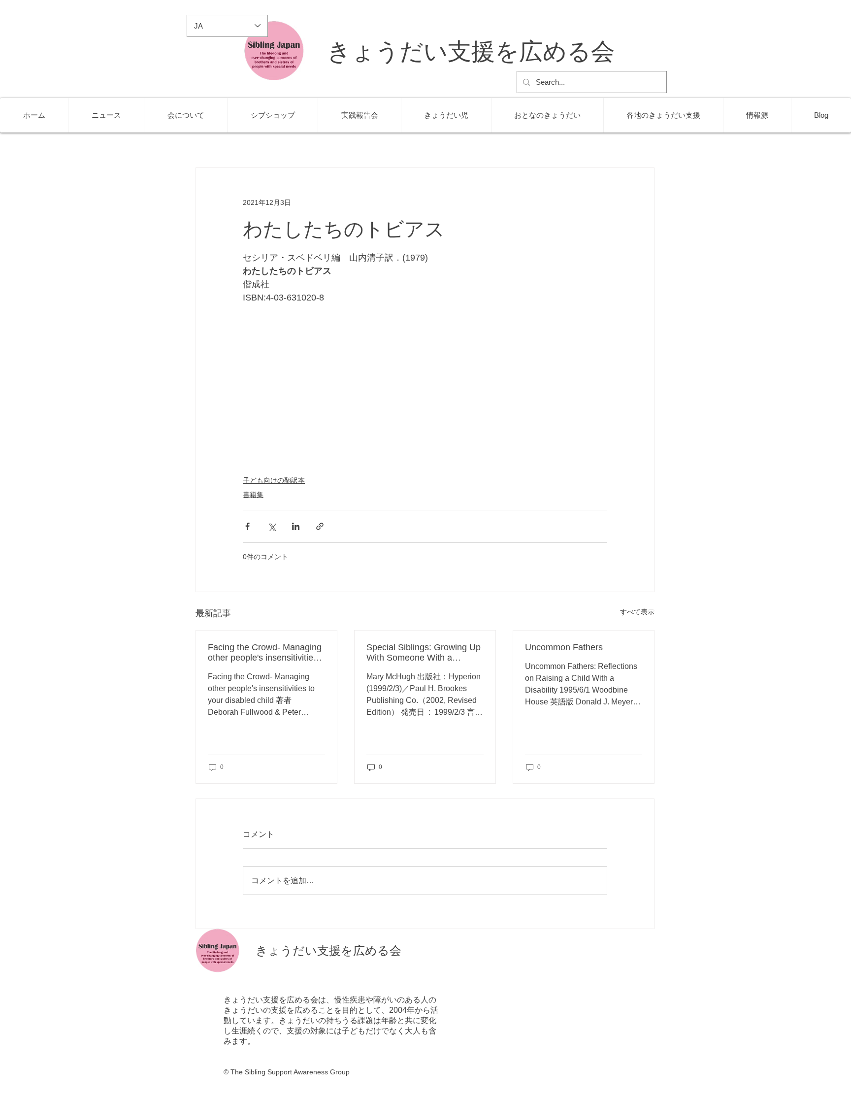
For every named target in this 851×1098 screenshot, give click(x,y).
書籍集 (253, 495)
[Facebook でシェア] (247, 526)
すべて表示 (637, 612)
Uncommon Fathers (564, 647)
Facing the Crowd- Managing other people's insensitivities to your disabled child (265, 652)
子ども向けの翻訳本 (274, 480)
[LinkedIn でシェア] (295, 526)
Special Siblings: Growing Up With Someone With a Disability (423, 652)
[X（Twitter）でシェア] (271, 526)
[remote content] (425, 391)
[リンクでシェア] (320, 526)
